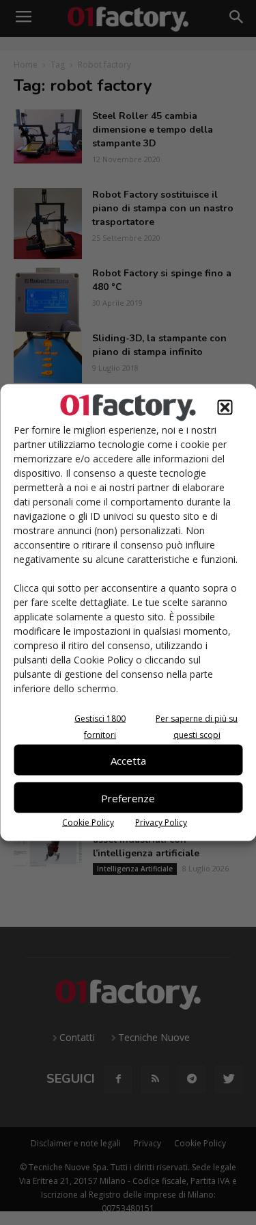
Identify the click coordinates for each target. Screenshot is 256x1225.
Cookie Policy (88, 822)
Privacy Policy (161, 822)
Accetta (128, 760)
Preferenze (128, 797)
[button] (224, 407)
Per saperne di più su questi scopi (197, 727)
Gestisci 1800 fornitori (100, 727)
